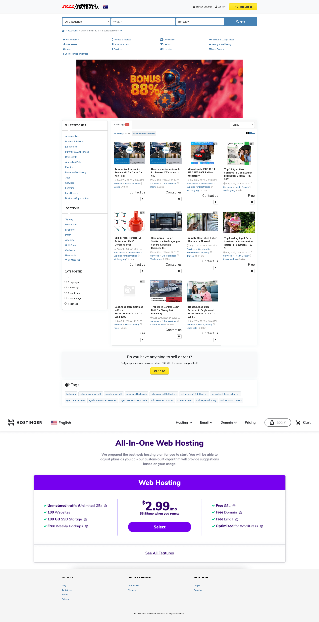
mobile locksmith (114, 394)
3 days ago (73, 282)
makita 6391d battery (231, 400)
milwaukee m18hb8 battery (194, 394)
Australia (73, 30)
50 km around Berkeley (143, 134)
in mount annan (184, 400)
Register (198, 590)
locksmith (71, 394)
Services (117, 49)
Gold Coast (71, 245)
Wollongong (193, 190)
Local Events (217, 49)
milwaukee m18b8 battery (164, 394)
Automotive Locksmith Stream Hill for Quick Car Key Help (129, 172)
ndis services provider (162, 400)
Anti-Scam (67, 590)
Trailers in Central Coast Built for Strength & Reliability (165, 310)
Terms (65, 594)
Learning (167, 49)
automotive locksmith (90, 394)
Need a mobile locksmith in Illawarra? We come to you (165, 172)
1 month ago (74, 293)
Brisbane (70, 229)
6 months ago (75, 298)
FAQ (64, 585)
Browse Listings (203, 6)
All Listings (121, 124)
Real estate (71, 44)
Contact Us (133, 585)
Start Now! (159, 370)
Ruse (116, 328)
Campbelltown (157, 324)
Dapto (117, 186)
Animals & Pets (121, 44)
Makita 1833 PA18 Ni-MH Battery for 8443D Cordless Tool (128, 241)
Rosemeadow (230, 259)
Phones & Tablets (122, 39)
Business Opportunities (76, 53)
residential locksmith (136, 394)
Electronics (168, 39)
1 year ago (73, 303)
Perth (68, 235)
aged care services (75, 400)
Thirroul (191, 256)
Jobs (68, 49)
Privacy (65, 599)
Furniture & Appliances (223, 39)
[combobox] (86, 21)
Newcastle (70, 255)
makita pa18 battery (206, 400)
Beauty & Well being (221, 44)
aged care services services (102, 400)
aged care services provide (133, 400)
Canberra (70, 250)
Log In (197, 585)
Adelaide (70, 240)
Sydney (69, 219)
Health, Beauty (242, 187)
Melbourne (71, 224)
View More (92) (73, 260)
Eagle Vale (192, 328)
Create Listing (244, 6)
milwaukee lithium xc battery (225, 394)
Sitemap (132, 590)
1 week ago (73, 287)
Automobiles (72, 39)
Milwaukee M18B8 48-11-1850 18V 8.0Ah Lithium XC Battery (202, 172)
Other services (132, 183)
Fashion (167, 44)
